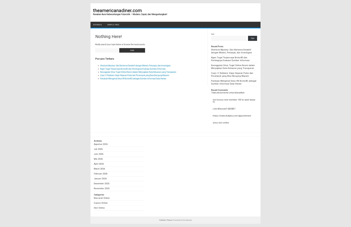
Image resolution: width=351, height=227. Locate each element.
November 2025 (102, 188)
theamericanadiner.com (117, 10)
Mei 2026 (98, 159)
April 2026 (99, 164)
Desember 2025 (101, 183)
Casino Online (101, 203)
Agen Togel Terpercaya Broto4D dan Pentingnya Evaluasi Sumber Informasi (133, 69)
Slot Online (99, 208)
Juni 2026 (99, 154)
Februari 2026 (100, 173)
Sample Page (113, 25)
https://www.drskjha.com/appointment (232, 116)
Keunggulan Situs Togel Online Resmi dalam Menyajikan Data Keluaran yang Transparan (138, 72)
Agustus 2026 (101, 144)
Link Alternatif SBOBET (224, 109)
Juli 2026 (98, 149)
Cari (212, 34)
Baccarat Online (102, 198)
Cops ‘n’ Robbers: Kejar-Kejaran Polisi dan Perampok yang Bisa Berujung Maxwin (134, 75)
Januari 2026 (100, 178)
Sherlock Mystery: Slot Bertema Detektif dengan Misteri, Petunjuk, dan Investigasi (135, 66)
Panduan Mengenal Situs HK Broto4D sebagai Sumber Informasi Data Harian (133, 78)
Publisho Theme (165, 220)
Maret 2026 (99, 169)
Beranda (97, 25)
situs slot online (221, 122)
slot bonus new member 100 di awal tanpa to (234, 101)
